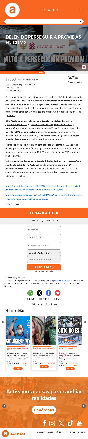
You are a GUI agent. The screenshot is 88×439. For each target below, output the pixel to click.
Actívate (18, 368)
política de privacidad (61, 280)
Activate (42, 267)
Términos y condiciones (66, 432)
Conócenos (44, 409)
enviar (30, 299)
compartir (44, 299)
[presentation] (3, 321)
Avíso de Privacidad (45, 432)
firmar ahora (44, 212)
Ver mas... (9, 361)
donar (57, 299)
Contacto (82, 432)
